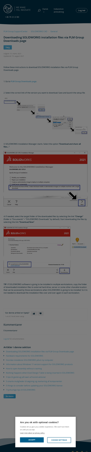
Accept (31, 440)
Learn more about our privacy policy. (32, 433)
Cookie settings (59, 440)
